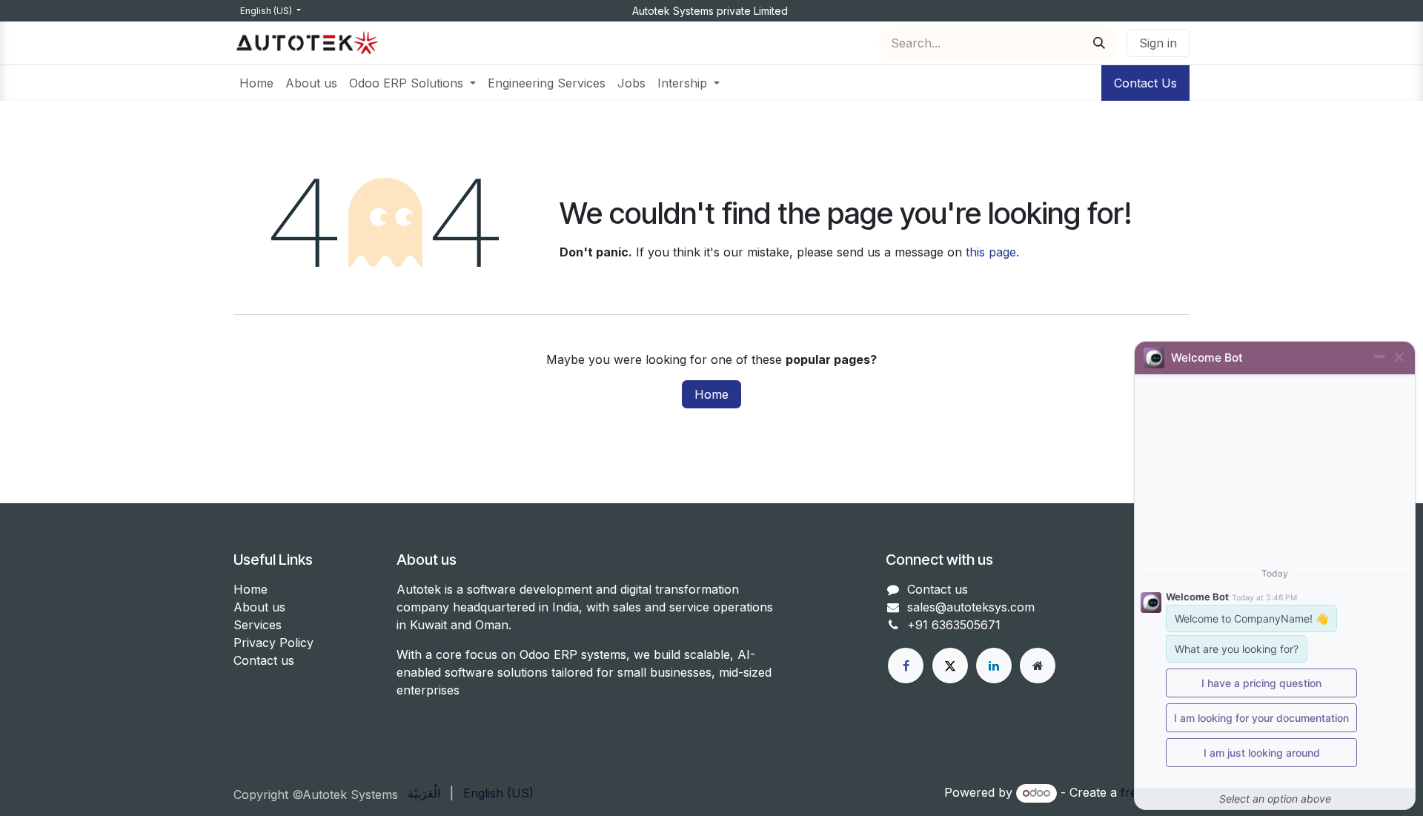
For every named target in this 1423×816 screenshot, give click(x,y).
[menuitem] (256, 83)
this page (991, 252)
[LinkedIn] (994, 665)
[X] (950, 665)
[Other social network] (1037, 665)
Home (711, 394)
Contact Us (1145, 83)
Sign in (1158, 43)
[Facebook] (905, 665)
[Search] (1099, 43)
